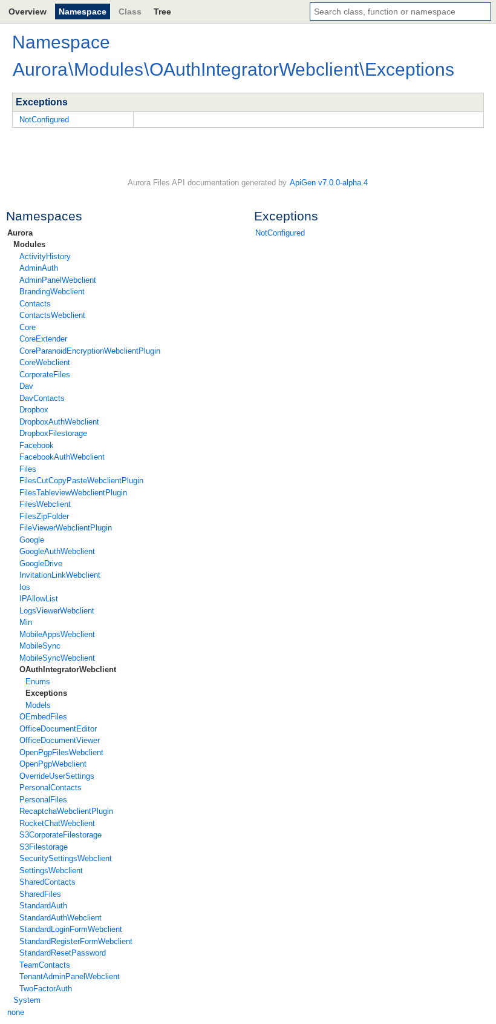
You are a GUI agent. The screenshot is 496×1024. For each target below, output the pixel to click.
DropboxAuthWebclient (59, 421)
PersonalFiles (43, 799)
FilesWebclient (45, 504)
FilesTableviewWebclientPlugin (73, 492)
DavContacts (42, 398)
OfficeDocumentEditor (58, 728)
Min (25, 622)
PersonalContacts (50, 787)
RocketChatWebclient (57, 823)
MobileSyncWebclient (57, 657)
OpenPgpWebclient (52, 763)
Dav (26, 386)
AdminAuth (38, 268)
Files (27, 469)
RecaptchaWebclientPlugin (66, 811)
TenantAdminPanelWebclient (69, 976)
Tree (162, 11)
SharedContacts (47, 882)
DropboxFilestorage (53, 433)
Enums (37, 681)
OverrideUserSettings (56, 776)
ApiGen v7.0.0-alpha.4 (329, 182)
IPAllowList (38, 598)
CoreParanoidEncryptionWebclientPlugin (89, 350)
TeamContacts (44, 964)
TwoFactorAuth (45, 988)
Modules (29, 244)
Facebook (36, 445)
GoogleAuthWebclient (57, 551)
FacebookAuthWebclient (62, 456)
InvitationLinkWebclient (59, 575)
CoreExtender (43, 338)
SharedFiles (40, 894)
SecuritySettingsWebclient (65, 858)
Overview (27, 11)
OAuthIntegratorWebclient (67, 669)
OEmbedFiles (43, 716)
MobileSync (39, 645)
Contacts (35, 303)
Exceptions (46, 693)
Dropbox (33, 409)
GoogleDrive (40, 563)
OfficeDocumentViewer (59, 740)
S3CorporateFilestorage (60, 834)
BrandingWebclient (52, 291)
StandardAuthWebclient (60, 917)
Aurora (20, 232)
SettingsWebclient (51, 870)
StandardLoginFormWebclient (70, 929)
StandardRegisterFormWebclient (75, 941)
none (15, 1012)
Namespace (82, 11)
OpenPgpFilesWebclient (61, 752)
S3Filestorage (43, 846)
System (27, 1000)
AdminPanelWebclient (57, 280)
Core (27, 327)
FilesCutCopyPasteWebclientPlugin (81, 480)
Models (38, 705)
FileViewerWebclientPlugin (65, 527)
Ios (24, 587)
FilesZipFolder (44, 516)
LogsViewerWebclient (56, 610)
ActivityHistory (45, 256)
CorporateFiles (44, 374)
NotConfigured (280, 232)
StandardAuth (43, 905)
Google (31, 539)
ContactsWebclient (52, 315)
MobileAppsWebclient (57, 634)
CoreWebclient (44, 362)
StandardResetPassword (62, 952)
